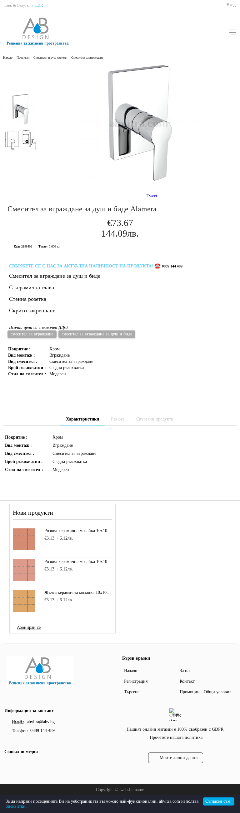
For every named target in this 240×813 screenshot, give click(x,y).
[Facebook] (8, 765)
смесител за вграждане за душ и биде (97, 334)
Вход (231, 4)
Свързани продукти (154, 419)
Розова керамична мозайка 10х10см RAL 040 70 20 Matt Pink (78, 561)
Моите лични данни (179, 757)
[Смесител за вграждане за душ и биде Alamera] (138, 182)
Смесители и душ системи (50, 57)
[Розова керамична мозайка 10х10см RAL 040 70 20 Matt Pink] (24, 570)
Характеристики (82, 419)
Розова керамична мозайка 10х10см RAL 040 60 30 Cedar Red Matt (78, 530)
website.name (132, 789)
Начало (7, 57)
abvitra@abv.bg (41, 721)
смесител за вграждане (32, 334)
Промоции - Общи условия (205, 692)
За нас (185, 670)
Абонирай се (29, 627)
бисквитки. (16, 806)
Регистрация (136, 681)
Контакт (187, 681)
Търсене (131, 692)
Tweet (152, 196)
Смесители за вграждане (87, 57)
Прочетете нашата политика (176, 737)
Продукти (23, 57)
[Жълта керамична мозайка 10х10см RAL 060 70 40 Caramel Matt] (24, 601)
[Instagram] (20, 765)
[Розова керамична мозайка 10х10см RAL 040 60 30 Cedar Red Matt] (24, 539)
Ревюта (117, 419)
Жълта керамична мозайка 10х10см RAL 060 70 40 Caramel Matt (78, 592)
